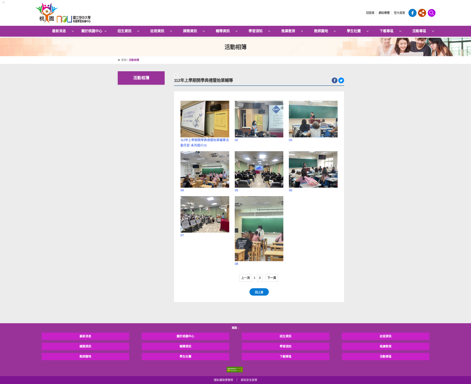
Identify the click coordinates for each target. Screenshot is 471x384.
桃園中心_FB (412, 13)
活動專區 (419, 31)
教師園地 (321, 31)
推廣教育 (288, 31)
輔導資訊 (223, 31)
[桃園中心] (85, 13)
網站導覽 (384, 12)
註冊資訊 (157, 31)
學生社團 (354, 31)
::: (3, 2)
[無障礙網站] (235, 369)
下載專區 (387, 31)
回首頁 (370, 12)
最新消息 (59, 31)
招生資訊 (125, 31)
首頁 (123, 60)
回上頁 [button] (259, 292)
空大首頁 (399, 12)
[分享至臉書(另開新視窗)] (334, 80)
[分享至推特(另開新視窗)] (341, 80)
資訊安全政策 (249, 379)
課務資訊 (190, 31)
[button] (422, 13)
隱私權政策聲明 (223, 379)
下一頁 (271, 277)
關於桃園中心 (91, 31)
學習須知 (256, 31)
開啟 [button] (235, 327)
